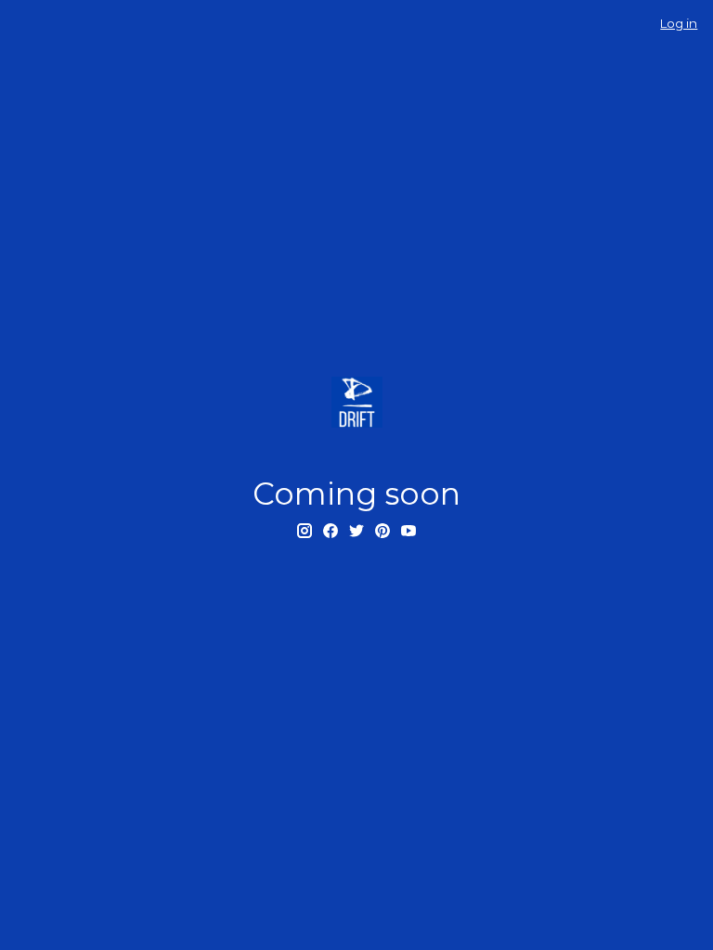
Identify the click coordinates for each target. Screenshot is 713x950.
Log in (678, 23)
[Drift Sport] (356, 402)
